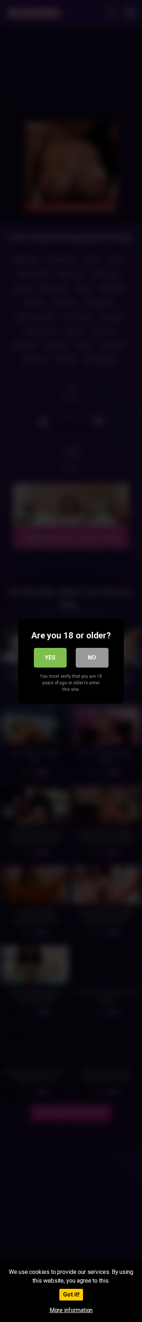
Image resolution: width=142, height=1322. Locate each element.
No (92, 657)
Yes (50, 657)
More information (71, 1310)
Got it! (71, 1294)
